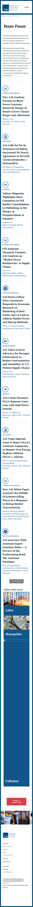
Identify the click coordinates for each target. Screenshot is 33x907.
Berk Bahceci (11, 463)
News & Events (6, 861)
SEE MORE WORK (16, 581)
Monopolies (25, 374)
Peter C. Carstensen (18, 326)
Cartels (4, 376)
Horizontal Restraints (23, 169)
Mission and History (7, 846)
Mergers (17, 121)
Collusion (27, 328)
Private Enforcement (22, 516)
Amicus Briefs (6, 141)
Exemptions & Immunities (19, 514)
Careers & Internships (7, 855)
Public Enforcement (8, 516)
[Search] (22, 880)
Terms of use (6, 883)
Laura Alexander (17, 461)
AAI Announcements (8, 346)
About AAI (5, 843)
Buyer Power (6, 121)
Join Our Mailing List (7, 872)
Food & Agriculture (20, 275)
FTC (12, 121)
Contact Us (5, 869)
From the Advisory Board (10, 293)
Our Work (5, 858)
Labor (4, 169)
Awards (4, 852)
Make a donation (16, 801)
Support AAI (5, 866)
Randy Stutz (20, 167)
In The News (6, 189)
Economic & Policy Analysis (11, 93)
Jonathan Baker (16, 565)
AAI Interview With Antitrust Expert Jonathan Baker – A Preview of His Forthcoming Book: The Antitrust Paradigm (14, 550)
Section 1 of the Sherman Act (11, 172)
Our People (5, 849)
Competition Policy (8, 568)
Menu (27, 7)
